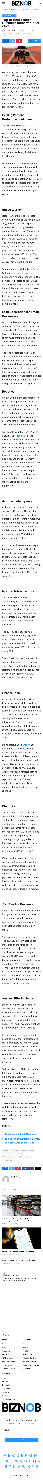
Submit (21, 1440)
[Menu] (3, 3)
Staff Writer (12, 30)
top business (7, 1160)
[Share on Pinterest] (19, 41)
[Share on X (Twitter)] (12, 41)
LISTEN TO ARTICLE (34, 41)
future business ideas (10, 1157)
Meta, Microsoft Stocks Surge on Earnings (18, 1261)
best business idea (9, 1154)
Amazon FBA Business (10, 1150)
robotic (18, 435)
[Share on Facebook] (5, 41)
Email (8, 1430)
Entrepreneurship (9, 15)
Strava (26, 745)
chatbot (21, 1154)
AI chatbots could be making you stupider (18, 1251)
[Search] (40, 3)
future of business (26, 1157)
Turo (28, 914)
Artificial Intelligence (27, 1150)
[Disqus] (21, 1297)
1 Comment (29, 33)
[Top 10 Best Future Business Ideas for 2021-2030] (21, 55)
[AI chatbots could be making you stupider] (21, 1238)
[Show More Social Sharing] (25, 41)
